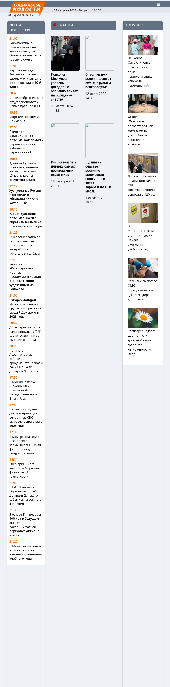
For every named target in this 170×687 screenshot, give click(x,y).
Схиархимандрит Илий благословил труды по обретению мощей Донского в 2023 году (25, 308)
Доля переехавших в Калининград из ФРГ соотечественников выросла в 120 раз (25, 333)
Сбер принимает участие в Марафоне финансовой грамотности (25, 470)
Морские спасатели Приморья (24, 119)
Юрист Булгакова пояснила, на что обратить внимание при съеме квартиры (25, 220)
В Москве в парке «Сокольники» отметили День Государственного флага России (23, 390)
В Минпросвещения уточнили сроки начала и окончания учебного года (25, 552)
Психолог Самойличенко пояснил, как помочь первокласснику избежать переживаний (26, 141)
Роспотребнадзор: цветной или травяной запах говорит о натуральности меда (141, 342)
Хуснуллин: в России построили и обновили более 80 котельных (25, 196)
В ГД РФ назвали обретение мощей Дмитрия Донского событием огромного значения (25, 495)
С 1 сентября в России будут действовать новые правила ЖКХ (26, 102)
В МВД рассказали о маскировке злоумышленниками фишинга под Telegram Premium (25, 444)
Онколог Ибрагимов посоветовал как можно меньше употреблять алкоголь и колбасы (24, 245)
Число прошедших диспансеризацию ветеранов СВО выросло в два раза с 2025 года (25, 417)
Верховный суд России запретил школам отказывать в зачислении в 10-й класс (25, 78)
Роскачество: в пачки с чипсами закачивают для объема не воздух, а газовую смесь (25, 51)
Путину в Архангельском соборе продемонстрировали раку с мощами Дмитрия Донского (26, 360)
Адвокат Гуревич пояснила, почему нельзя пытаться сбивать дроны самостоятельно (23, 171)
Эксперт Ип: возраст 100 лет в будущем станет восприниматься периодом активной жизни (25, 524)
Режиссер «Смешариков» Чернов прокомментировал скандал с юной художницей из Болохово (25, 276)
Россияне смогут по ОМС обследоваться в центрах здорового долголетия (142, 290)
